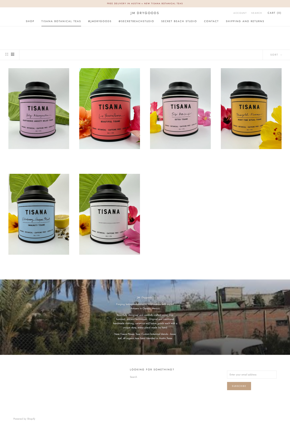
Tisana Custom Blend (110, 259)
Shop (30, 21)
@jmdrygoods (100, 21)
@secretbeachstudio (136, 21)
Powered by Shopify (24, 419)
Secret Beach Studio (179, 21)
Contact (211, 21)
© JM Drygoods (23, 414)
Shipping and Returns (245, 21)
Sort (275, 55)
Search (256, 13)
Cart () (275, 13)
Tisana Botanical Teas (61, 21)
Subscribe (239, 386)
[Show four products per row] (12, 54)
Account (240, 13)
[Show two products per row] (6, 54)
